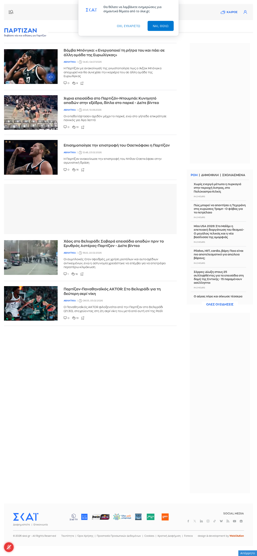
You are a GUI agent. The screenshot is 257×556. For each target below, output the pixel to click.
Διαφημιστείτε (21, 524)
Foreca (188, 536)
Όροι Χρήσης (85, 536)
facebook (188, 521)
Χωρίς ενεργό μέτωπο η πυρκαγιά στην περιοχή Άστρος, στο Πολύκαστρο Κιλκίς (217, 188)
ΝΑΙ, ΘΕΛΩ (161, 26)
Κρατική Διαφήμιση (169, 536)
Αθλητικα (70, 62)
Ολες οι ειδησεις (220, 304)
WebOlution (236, 536)
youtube (234, 521)
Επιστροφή (247, 542)
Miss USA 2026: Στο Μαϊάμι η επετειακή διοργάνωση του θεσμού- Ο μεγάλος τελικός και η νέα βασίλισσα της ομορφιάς (219, 232)
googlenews (241, 521)
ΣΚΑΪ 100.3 (84, 517)
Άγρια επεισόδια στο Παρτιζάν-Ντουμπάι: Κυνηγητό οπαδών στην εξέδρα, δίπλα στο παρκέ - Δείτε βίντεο (111, 101)
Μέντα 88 (150, 517)
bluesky (221, 521)
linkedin (201, 521)
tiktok (214, 521)
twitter (195, 521)
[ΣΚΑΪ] (25, 516)
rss (228, 521)
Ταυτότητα (67, 536)
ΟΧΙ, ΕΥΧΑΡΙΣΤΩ (128, 26)
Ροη (194, 175)
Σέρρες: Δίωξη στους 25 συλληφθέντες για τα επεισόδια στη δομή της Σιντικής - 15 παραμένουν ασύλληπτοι (219, 277)
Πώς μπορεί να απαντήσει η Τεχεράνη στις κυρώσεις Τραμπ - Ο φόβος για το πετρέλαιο (220, 209)
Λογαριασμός (245, 12)
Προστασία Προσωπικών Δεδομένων (119, 536)
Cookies (149, 536)
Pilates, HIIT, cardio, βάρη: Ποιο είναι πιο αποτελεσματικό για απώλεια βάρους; (218, 254)
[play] (31, 66)
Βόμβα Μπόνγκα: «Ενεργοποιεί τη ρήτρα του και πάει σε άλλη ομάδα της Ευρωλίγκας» (114, 53)
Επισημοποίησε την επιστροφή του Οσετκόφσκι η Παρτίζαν (117, 145)
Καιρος (232, 12)
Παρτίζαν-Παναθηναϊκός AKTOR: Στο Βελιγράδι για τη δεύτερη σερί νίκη (112, 291)
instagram (208, 521)
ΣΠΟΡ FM (100, 517)
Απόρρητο (247, 553)
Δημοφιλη (210, 175)
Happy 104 (165, 517)
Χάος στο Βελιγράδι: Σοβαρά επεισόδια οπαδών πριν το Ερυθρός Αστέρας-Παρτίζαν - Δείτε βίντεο (114, 244)
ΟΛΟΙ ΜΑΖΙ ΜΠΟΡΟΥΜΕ (119, 519)
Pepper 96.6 (138, 517)
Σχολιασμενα (233, 175)
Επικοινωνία (41, 524)
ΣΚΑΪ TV (74, 517)
